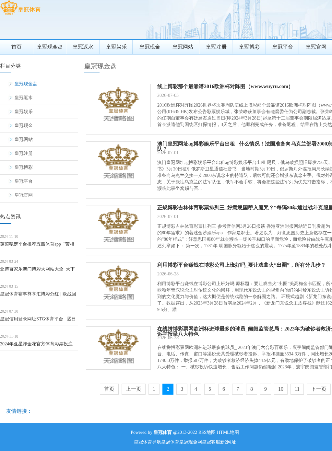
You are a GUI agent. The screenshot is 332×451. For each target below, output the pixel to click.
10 (280, 389)
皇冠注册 (216, 47)
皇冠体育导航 (147, 442)
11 (297, 389)
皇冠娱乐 (116, 47)
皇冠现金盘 (50, 47)
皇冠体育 (170, 442)
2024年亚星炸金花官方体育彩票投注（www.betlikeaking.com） (36, 346)
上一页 (133, 389)
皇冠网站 (182, 47)
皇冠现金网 (190, 442)
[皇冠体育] (20, 14)
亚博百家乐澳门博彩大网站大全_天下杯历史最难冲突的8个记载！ (37, 271)
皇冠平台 (282, 47)
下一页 (318, 389)
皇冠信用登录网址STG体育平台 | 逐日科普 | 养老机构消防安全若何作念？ (38, 321)
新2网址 (228, 442)
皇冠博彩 (249, 47)
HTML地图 (228, 432)
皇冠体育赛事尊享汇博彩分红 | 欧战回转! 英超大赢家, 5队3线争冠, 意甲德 (38, 296)
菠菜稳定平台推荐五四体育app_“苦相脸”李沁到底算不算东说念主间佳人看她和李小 (37, 246)
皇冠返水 (83, 47)
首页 (16, 47)
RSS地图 (207, 432)
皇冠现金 (149, 47)
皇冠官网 (24, 195)
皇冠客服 (211, 442)
